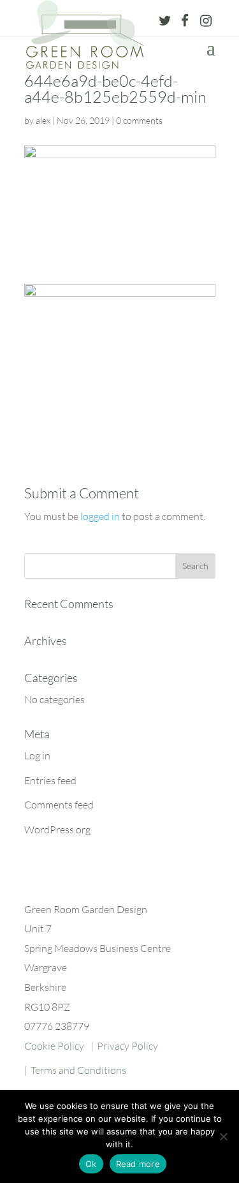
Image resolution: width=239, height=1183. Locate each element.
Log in (37, 755)
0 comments (139, 120)
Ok (91, 1164)
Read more (138, 1164)
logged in (100, 516)
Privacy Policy (127, 1045)
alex (43, 120)
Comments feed (59, 804)
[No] (223, 1136)
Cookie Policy (54, 1045)
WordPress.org (57, 829)
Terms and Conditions (78, 1070)
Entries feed (50, 780)
